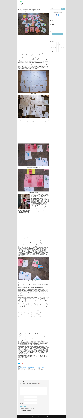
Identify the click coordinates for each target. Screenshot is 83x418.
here (19, 42)
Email (21, 400)
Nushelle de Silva (21, 11)
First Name (52, 24)
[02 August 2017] (33, 268)
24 (57, 48)
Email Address (52, 20)
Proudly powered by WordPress (36, 416)
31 (57, 50)
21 (51, 48)
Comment (21, 385)
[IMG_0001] (33, 154)
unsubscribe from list (57, 35)
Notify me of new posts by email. (26, 410)
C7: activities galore (41, 367)
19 (61, 47)
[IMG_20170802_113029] (24, 201)
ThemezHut (48, 416)
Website (21, 403)
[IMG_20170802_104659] (33, 106)
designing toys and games (22, 367)
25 (59, 48)
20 (63, 47)
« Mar (52, 51)
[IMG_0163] (33, 81)
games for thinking (31, 367)
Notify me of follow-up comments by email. (28, 408)
